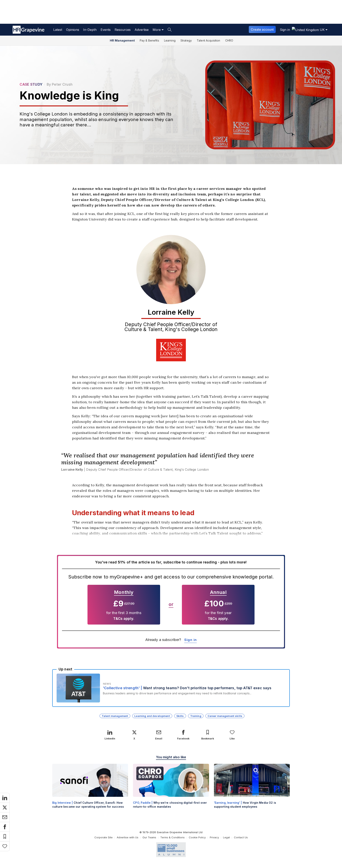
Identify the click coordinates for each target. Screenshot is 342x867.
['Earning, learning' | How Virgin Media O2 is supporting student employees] (252, 789)
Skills (180, 715)
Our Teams (149, 837)
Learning (170, 40)
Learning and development (152, 715)
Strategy (186, 40)
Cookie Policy (197, 837)
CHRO (229, 40)
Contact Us (241, 837)
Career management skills (225, 715)
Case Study (31, 84)
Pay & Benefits (149, 40)
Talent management (115, 715)
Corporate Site (103, 837)
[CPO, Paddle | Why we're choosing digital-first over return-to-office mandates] (171, 789)
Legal (226, 837)
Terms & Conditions (172, 837)
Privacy (214, 837)
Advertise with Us (127, 837)
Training (195, 715)
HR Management (122, 40)
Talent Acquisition (208, 40)
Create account (262, 29)
